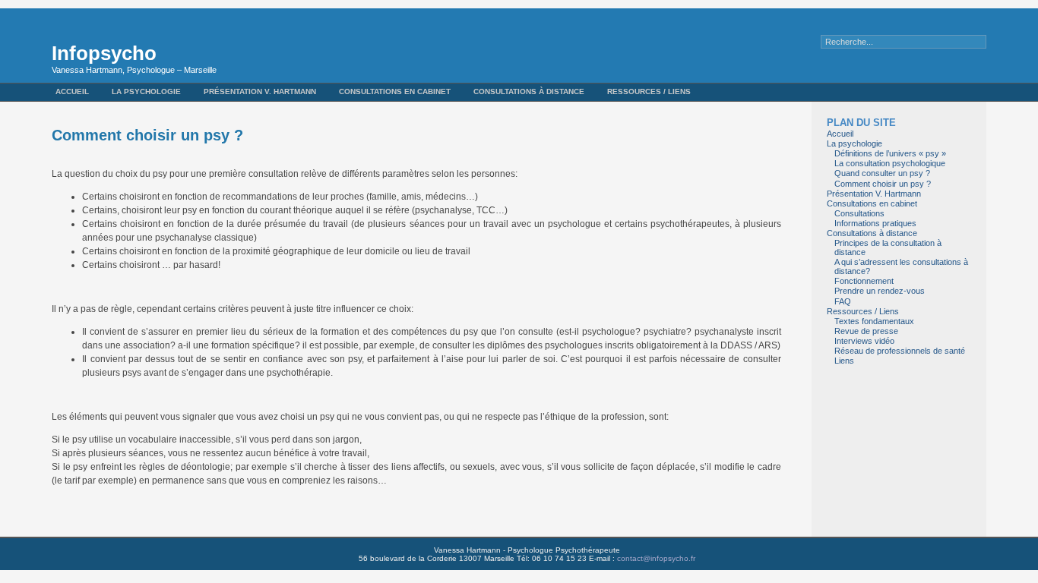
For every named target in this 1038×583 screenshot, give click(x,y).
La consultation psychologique (889, 163)
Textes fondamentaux (874, 321)
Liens (844, 360)
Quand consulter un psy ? (882, 173)
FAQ (842, 301)
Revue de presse (866, 331)
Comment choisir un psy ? (882, 183)
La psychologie (146, 91)
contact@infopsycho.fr (656, 558)
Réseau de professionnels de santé (899, 350)
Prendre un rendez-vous (879, 290)
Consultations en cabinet (395, 91)
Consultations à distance (528, 91)
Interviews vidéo (864, 340)
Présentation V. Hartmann (260, 91)
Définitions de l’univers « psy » (890, 153)
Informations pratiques (875, 223)
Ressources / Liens (649, 91)
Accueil (72, 91)
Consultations (859, 213)
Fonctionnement (864, 280)
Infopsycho (104, 53)
